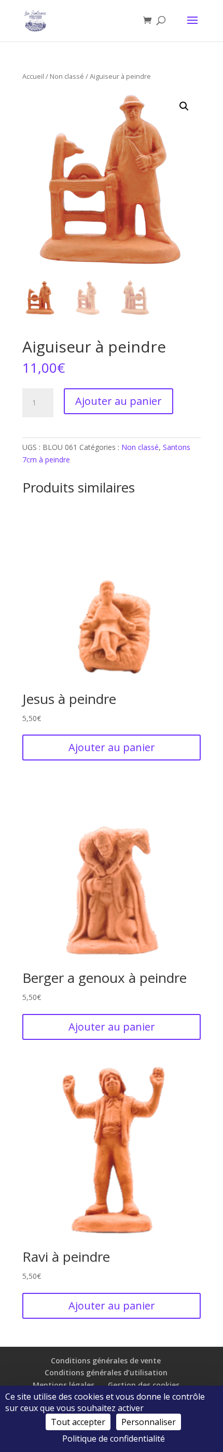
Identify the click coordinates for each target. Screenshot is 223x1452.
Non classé (67, 76)
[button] (184, 106)
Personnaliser (148, 1422)
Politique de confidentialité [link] (113, 1438)
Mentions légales (63, 1385)
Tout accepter (78, 1422)
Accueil (33, 76)
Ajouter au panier (118, 401)
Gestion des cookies (143, 1385)
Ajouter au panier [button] (111, 747)
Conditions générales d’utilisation (106, 1372)
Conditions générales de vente (106, 1360)
